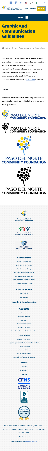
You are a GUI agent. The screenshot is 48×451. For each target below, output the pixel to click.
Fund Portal (30, 9)
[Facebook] (11, 3)
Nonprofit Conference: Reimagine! (24, 357)
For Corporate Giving (24, 269)
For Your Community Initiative (24, 272)
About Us (24, 308)
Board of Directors (24, 316)
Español (42, 3)
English (30, 3)
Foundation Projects (24, 353)
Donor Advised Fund (24, 262)
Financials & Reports (24, 324)
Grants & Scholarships (24, 302)
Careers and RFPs (24, 327)
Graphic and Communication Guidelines (25, 48)
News (24, 366)
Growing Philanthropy (24, 339)
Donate (41, 8)
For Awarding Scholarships (24, 276)
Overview (24, 313)
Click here (30, 79)
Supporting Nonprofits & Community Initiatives (24, 343)
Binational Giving (24, 350)
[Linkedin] (16, 3)
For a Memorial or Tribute (24, 283)
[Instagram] (21, 3)
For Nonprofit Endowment (24, 265)
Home (24, 363)
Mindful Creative (31, 441)
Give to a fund (24, 297)
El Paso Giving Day (24, 346)
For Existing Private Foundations (24, 279)
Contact (24, 370)
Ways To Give (24, 293)
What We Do (24, 335)
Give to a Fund (24, 289)
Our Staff (24, 320)
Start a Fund (24, 257)
